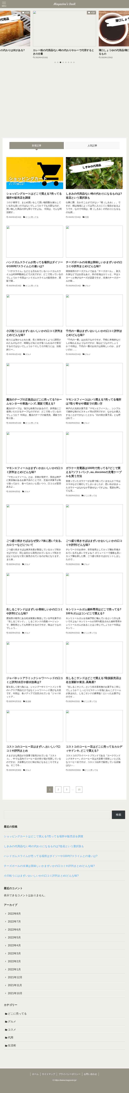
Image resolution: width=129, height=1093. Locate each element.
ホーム (35, 1074)
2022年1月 (14, 969)
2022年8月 (14, 913)
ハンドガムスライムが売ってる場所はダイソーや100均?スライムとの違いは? (50, 856)
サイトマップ (48, 1074)
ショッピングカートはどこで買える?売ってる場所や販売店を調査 (43, 836)
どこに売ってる (17, 1013)
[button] (55, 62)
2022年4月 (14, 945)
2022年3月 (14, 953)
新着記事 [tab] (36, 145)
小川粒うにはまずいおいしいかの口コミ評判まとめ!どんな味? (41, 875)
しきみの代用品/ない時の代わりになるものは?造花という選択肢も (44, 846)
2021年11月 (15, 985)
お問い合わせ (90, 1074)
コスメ (12, 1029)
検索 (118, 814)
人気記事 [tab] (92, 145)
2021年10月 (15, 993)
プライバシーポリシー (69, 1074)
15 (79, 789)
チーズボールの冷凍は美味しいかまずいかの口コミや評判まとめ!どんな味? (49, 865)
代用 (10, 1037)
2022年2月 (14, 961)
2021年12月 (15, 977)
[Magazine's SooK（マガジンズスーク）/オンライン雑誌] (64, 4)
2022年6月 (14, 929)
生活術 (12, 1045)
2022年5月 (14, 937)
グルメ (12, 1021)
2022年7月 (14, 921)
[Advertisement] (64, 102)
